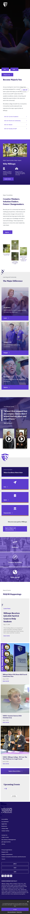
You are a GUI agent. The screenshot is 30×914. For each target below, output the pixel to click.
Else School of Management (9, 839)
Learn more (7, 179)
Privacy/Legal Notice (7, 849)
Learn (5, 318)
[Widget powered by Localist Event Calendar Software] (14, 796)
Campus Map (5, 828)
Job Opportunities (6, 841)
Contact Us (4, 835)
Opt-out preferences (12, 912)
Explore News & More (14, 771)
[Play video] (15, 150)
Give (15, 871)
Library (3, 844)
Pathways (15, 547)
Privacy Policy (19, 912)
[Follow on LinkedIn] (5, 876)
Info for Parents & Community (12, 120)
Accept (15, 909)
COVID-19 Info (5, 837)
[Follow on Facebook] (3, 876)
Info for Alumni (8, 124)
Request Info (7, 74)
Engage (6, 352)
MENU (24, 90)
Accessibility (5, 819)
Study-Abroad (15, 577)
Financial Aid (7, 513)
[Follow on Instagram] (11, 876)
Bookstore (4, 826)
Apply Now (4, 824)
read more (6, 636)
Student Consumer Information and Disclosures (14, 856)
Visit (5, 69)
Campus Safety (5, 830)
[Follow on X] (8, 876)
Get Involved (8, 423)
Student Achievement (7, 854)
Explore (7, 232)
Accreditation (5, 821)
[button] (28, 901)
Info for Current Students (11, 116)
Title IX (3, 859)
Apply (13, 69)
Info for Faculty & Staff (10, 128)
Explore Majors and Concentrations (10, 529)
